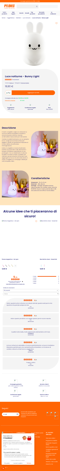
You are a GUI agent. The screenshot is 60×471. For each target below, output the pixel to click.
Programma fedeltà (51, 440)
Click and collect (50, 438)
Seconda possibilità (41, 13)
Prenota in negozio (10, 100)
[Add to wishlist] (56, 23)
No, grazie (7, 463)
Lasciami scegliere (17, 463)
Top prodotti (32, 13)
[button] (3, 468)
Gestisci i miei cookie (52, 461)
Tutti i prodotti (4, 13)
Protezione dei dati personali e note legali (51, 455)
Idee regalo (13, 13)
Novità (21, 13)
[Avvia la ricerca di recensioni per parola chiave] (58, 294)
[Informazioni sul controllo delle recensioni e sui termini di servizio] (22, 281)
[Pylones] (9, 6)
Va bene (29, 463)
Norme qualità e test (52, 447)
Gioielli (27, 13)
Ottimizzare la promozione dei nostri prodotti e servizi (16, 454)
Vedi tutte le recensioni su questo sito (15, 284)
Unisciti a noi (49, 464)
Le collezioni (53, 13)
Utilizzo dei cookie (51, 459)
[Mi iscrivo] (17, 414)
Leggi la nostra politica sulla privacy (11, 449)
